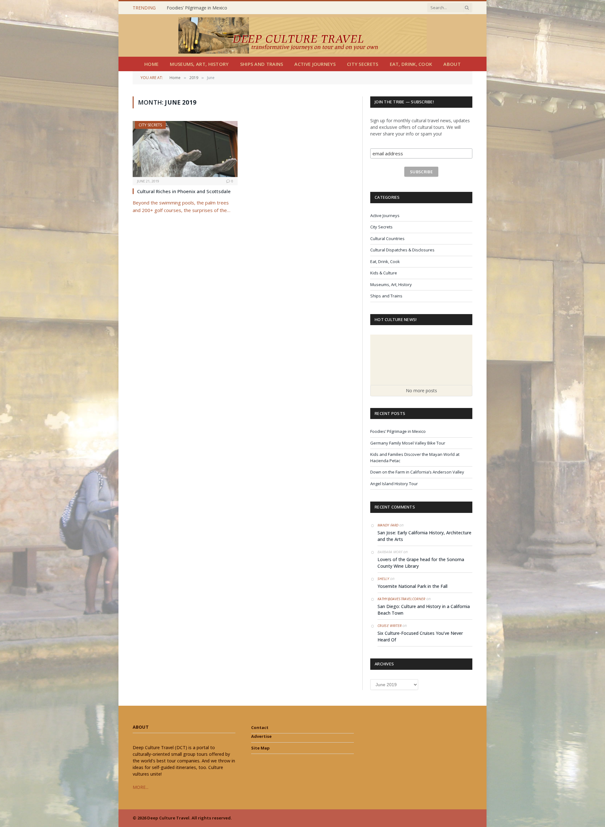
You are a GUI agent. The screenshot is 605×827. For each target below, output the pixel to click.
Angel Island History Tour (394, 483)
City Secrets (362, 64)
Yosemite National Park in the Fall (412, 586)
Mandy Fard (387, 525)
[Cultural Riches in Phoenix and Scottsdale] (185, 149)
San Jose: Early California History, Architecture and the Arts (424, 536)
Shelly (383, 578)
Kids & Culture (383, 273)
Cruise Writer (389, 625)
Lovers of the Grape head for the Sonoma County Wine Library (420, 562)
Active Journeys (315, 64)
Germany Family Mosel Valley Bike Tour (207, 8)
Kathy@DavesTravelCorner (401, 598)
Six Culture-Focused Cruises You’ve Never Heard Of (420, 636)
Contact (259, 727)
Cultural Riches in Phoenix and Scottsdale (184, 191)
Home (151, 64)
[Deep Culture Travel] (302, 35)
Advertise (261, 736)
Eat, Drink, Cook (411, 64)
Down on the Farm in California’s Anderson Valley (417, 472)
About (452, 64)
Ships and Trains (261, 64)
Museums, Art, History (199, 64)
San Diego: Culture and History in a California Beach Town (423, 609)
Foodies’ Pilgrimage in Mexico (398, 431)
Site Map (260, 748)
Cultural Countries (387, 238)
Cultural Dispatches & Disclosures (402, 250)
